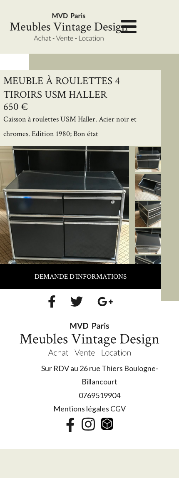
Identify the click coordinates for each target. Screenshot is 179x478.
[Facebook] (52, 301)
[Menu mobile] (129, 30)
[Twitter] (76, 301)
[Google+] (105, 301)
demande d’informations (81, 276)
